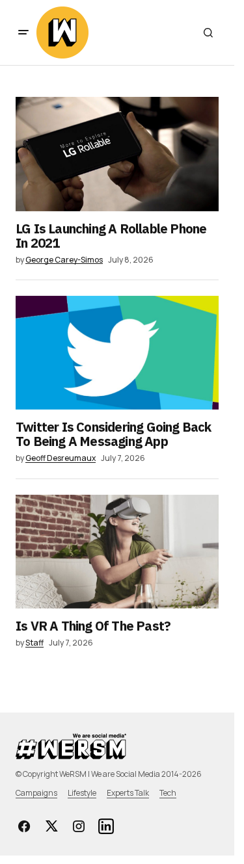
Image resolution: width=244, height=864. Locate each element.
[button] (23, 32)
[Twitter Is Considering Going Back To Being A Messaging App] (117, 353)
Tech (167, 792)
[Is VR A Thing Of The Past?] (117, 552)
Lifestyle (82, 792)
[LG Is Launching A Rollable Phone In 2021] (117, 154)
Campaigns (36, 792)
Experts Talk (128, 792)
